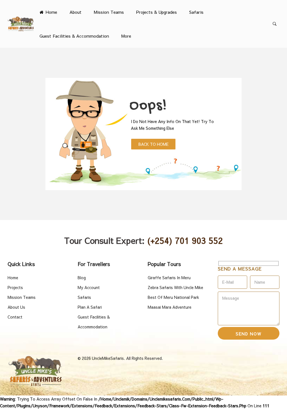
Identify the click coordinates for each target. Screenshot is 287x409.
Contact (15, 317)
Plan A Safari (90, 307)
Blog (82, 277)
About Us (16, 307)
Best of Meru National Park (173, 297)
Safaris (196, 12)
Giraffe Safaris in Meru (169, 277)
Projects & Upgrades (156, 12)
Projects (15, 287)
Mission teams (22, 297)
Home (50, 12)
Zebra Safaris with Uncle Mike (175, 287)
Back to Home (153, 144)
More (126, 36)
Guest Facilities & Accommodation (74, 36)
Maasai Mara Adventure (169, 307)
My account (89, 287)
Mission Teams (109, 12)
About (76, 12)
